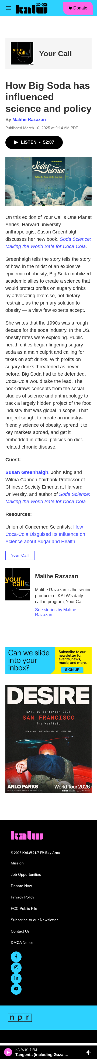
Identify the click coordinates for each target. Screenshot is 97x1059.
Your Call (55, 53)
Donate (80, 8)
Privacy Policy (22, 897)
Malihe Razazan (29, 119)
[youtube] (16, 989)
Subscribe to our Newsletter (34, 920)
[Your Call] (22, 53)
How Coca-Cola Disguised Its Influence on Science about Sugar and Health (45, 534)
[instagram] (16, 967)
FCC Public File (24, 909)
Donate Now (21, 886)
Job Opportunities (26, 875)
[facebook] (16, 956)
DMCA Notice (22, 943)
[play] (8, 1052)
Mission (17, 863)
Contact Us (20, 931)
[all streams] (90, 1052)
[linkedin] (16, 978)
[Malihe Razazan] (17, 584)
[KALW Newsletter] (48, 660)
